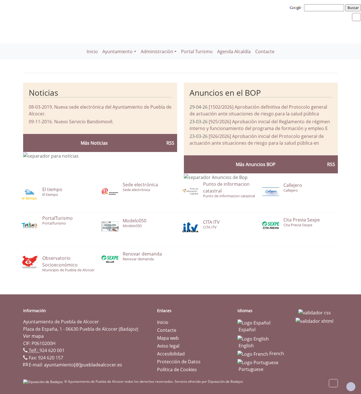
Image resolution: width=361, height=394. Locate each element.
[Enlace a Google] (296, 7)
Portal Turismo (197, 51)
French (276, 353)
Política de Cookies (177, 369)
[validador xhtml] (314, 320)
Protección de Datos (179, 362)
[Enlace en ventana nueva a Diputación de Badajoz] (43, 381)
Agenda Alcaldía (234, 51)
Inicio (92, 51)
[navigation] (325, 7)
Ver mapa (33, 336)
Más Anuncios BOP (256, 164)
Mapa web (168, 338)
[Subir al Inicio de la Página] (350, 386)
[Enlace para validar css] (314, 312)
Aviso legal (168, 346)
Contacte (264, 51)
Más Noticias (94, 143)
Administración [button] (157, 51)
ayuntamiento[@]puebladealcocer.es (83, 365)
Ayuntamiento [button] (117, 51)
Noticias (43, 92)
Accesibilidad (171, 354)
